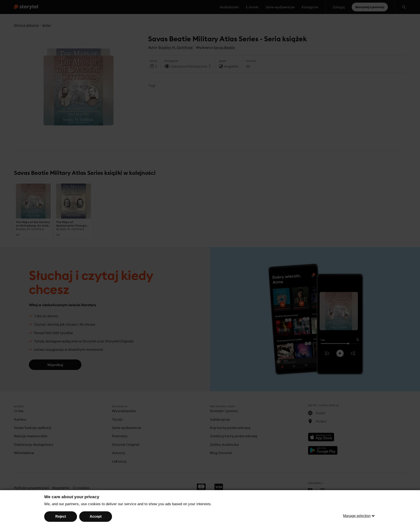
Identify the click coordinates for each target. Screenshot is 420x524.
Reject (60, 516)
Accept (96, 516)
